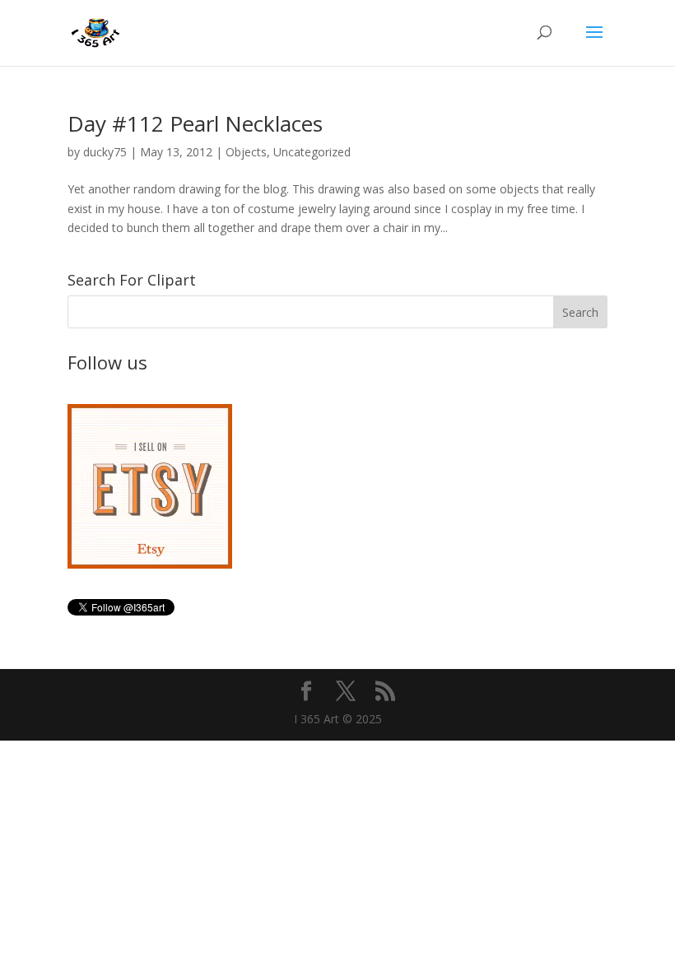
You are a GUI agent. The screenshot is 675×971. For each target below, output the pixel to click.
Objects (246, 152)
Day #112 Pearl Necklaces (195, 123)
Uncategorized (312, 152)
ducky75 (105, 152)
